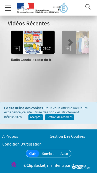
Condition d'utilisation (22, 144)
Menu (8, 8)
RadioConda (26, 65)
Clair (32, 153)
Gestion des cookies (59, 117)
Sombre (48, 153)
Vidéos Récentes (29, 24)
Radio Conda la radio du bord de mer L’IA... (44, 60)
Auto (64, 153)
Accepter (35, 117)
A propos (10, 136)
